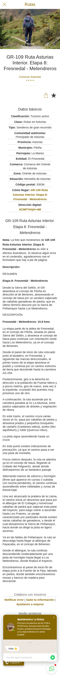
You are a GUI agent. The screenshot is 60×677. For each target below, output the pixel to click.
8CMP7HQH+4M (30, 209)
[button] (54, 617)
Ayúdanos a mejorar (30, 604)
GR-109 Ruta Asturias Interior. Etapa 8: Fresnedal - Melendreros (30, 195)
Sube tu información (40, 599)
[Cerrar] (4, 4)
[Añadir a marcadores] (53, 95)
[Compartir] (46, 95)
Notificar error (14, 599)
